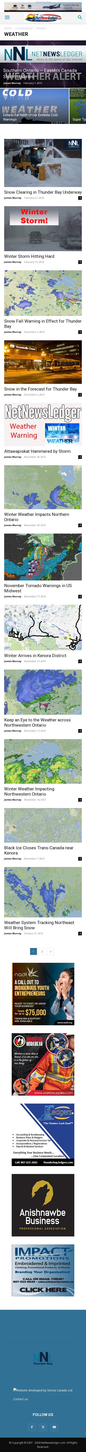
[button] (7, 17)
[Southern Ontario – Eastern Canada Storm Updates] (43, 64)
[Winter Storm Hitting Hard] (43, 228)
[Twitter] (43, 1427)
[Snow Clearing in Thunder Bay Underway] (43, 163)
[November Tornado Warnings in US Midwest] (43, 557)
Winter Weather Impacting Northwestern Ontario (29, 791)
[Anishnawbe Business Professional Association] (43, 1205)
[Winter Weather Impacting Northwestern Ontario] (43, 761)
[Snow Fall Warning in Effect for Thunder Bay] (43, 293)
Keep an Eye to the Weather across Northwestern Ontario (37, 722)
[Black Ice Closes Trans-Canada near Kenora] (43, 825)
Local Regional (24, 28)
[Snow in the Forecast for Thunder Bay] (43, 362)
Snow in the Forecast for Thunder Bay (40, 389)
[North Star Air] (43, 7)
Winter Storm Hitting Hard (29, 256)
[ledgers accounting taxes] (43, 1135)
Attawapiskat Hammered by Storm (37, 451)
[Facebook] (32, 1427)
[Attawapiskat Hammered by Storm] (43, 424)
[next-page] (50, 951)
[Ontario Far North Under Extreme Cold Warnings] (34, 110)
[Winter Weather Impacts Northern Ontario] (43, 487)
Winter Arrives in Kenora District (35, 655)
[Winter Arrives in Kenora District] (43, 627)
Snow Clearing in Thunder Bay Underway (43, 192)
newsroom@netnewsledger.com (51, 1399)
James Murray (12, 83)
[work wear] (43, 1064)
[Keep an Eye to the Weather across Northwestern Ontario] (43, 692)
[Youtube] (54, 1427)
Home (7, 28)
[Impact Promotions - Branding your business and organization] (43, 1270)
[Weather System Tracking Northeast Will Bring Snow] (43, 892)
